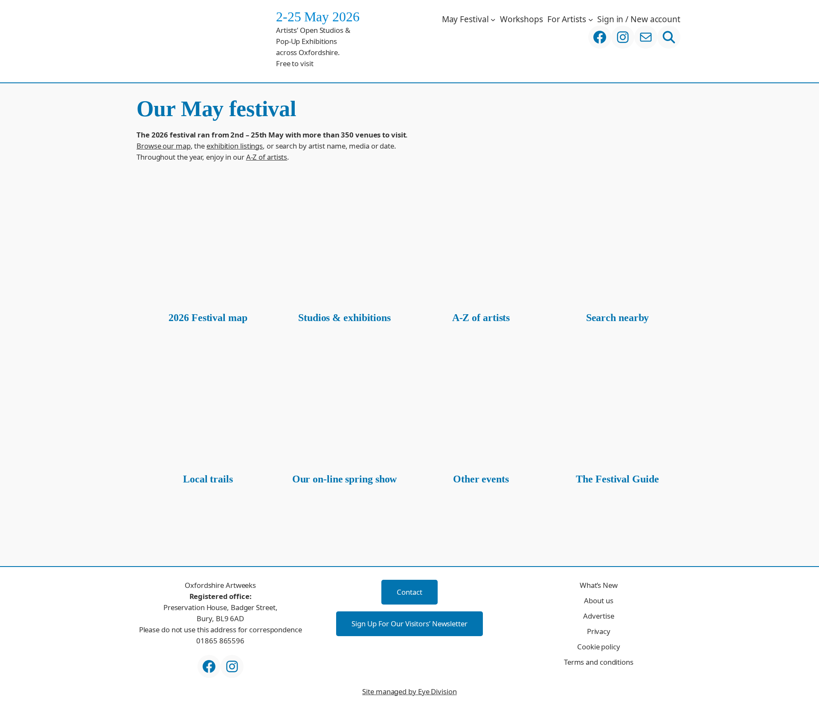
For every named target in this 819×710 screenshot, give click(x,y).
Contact (409, 592)
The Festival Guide (617, 479)
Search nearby (617, 317)
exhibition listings (234, 146)
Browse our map (163, 146)
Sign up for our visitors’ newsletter (409, 623)
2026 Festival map (207, 317)
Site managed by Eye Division (409, 691)
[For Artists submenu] (590, 19)
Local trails (208, 479)
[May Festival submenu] (493, 19)
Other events (481, 479)
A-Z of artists (267, 157)
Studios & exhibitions (344, 317)
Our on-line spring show (344, 479)
